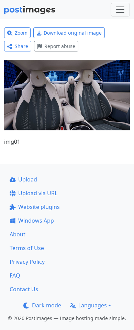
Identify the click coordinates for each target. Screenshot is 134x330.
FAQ (15, 275)
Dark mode (46, 305)
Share (21, 46)
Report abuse (59, 46)
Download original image (73, 33)
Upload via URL (37, 193)
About (17, 234)
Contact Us (24, 289)
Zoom (21, 33)
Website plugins (39, 207)
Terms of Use (27, 248)
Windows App (36, 220)
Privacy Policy (27, 262)
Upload (27, 179)
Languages (92, 305)
